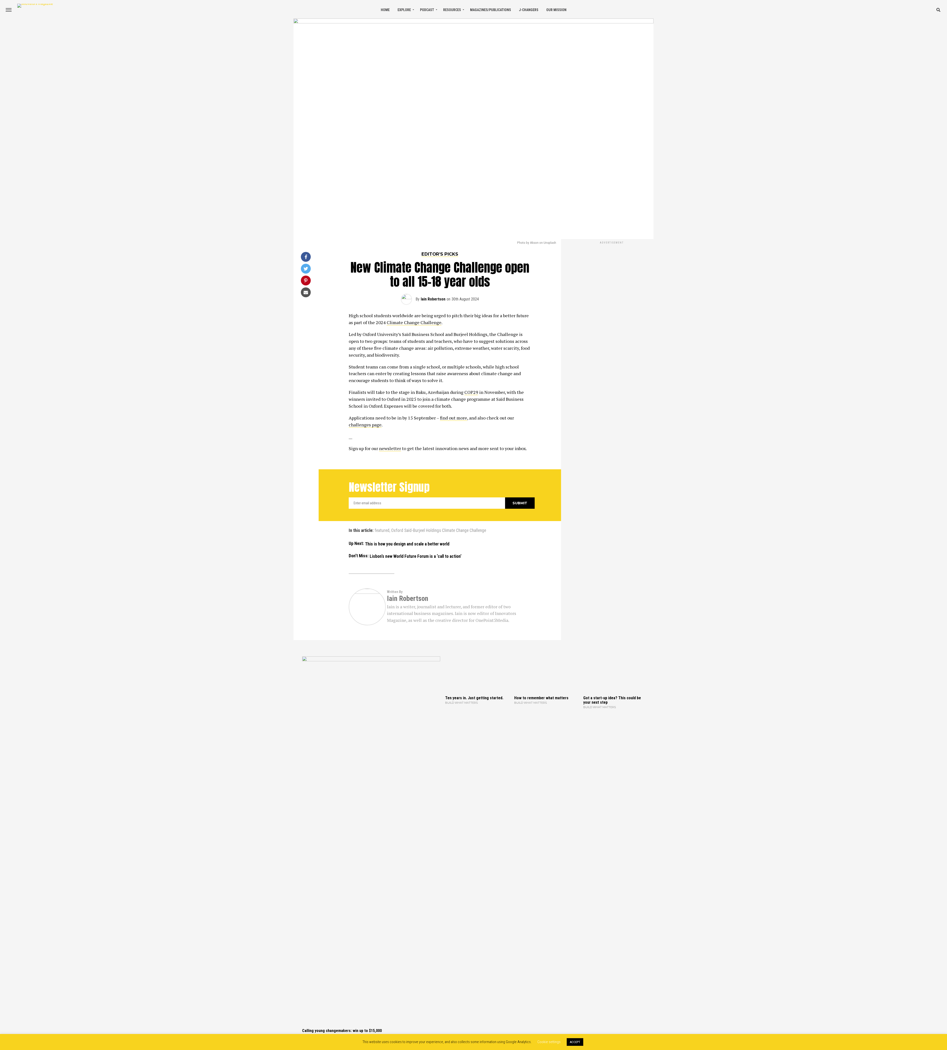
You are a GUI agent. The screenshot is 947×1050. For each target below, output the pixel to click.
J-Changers (528, 10)
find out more (453, 418)
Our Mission (556, 10)
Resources (452, 10)
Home (385, 10)
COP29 (471, 392)
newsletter (390, 448)
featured (382, 530)
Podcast (427, 10)
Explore (404, 10)
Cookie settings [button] (549, 1042)
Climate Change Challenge (414, 322)
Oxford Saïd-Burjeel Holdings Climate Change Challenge (438, 530)
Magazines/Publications (490, 10)
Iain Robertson (433, 299)
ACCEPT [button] (575, 1042)
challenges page (365, 425)
